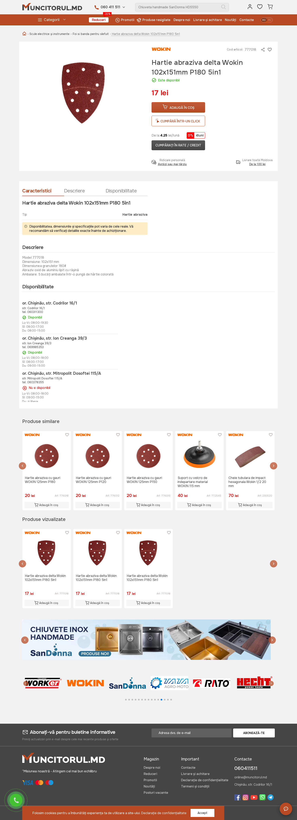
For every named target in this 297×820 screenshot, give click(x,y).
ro (263, 20)
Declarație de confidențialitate (204, 780)
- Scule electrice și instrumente (48, 34)
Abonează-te (254, 733)
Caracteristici (36, 191)
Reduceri (100, 19)
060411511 (245, 768)
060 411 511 (110, 7)
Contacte (246, 20)
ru (269, 20)
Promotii (127, 20)
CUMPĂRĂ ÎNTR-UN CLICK (180, 121)
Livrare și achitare (207, 20)
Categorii (51, 20)
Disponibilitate (121, 191)
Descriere (74, 191)
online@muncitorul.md (250, 777)
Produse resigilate (156, 20)
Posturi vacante (156, 793)
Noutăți (230, 20)
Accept (202, 813)
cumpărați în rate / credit (178, 145)
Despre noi (182, 20)
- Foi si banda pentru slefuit (90, 34)
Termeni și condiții (195, 786)
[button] (22, 466)
